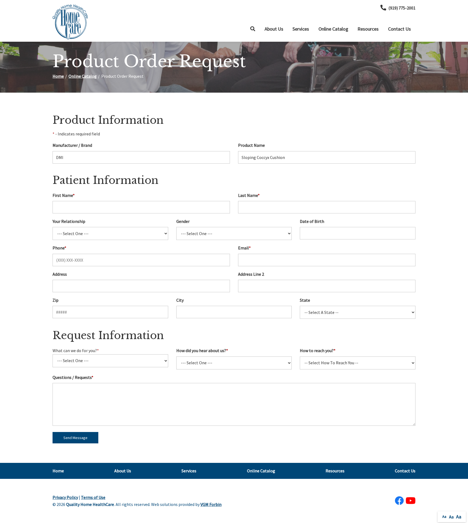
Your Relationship (69, 221)
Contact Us (399, 29)
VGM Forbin (211, 504)
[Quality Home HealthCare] (70, 22)
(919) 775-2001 (401, 8)
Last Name (249, 195)
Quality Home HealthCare (90, 504)
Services (300, 29)
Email (244, 248)
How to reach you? (318, 350)
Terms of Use (93, 497)
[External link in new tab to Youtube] (410, 501)
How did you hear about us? (202, 350)
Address (60, 274)
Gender (183, 221)
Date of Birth (312, 221)
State (305, 300)
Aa (444, 516)
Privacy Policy (65, 497)
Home (58, 76)
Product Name (251, 145)
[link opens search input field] (253, 29)
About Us (274, 29)
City (180, 300)
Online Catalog (333, 29)
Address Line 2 (251, 274)
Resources (368, 29)
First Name (64, 195)
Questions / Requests (73, 377)
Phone (59, 248)
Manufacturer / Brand (72, 145)
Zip (55, 300)
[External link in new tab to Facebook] (399, 501)
